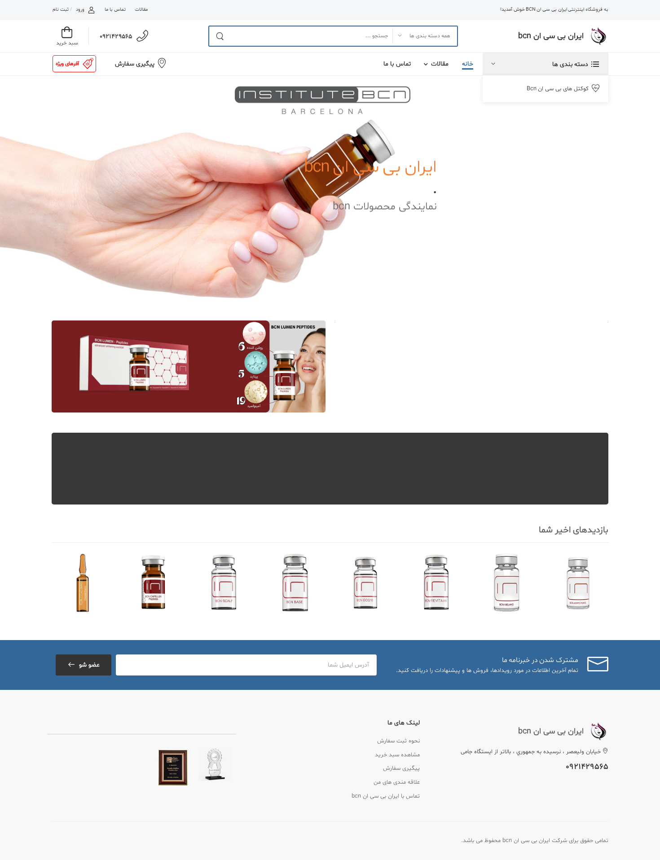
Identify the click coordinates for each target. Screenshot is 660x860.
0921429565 (116, 36)
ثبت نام (61, 9)
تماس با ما (115, 9)
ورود (80, 9)
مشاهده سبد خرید (397, 755)
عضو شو (89, 665)
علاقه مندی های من (397, 782)
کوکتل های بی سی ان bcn (558, 89)
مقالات (141, 9)
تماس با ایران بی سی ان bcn (386, 796)
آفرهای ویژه (67, 63)
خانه (467, 64)
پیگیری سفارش (134, 64)
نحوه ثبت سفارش (398, 741)
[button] (545, 64)
